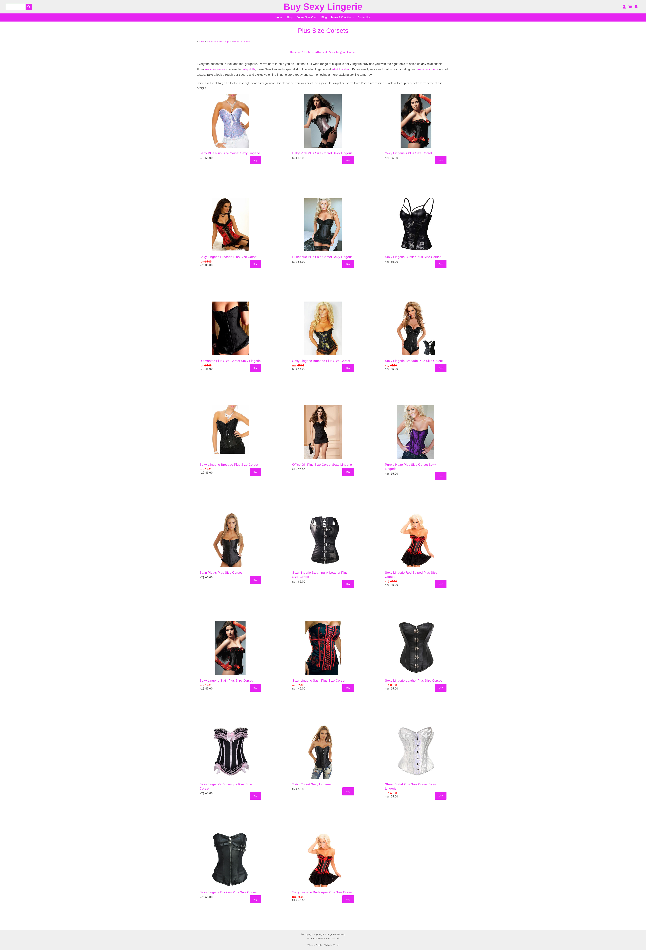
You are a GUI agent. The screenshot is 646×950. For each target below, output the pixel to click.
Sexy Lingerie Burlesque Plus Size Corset (322, 892)
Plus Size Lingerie (222, 41)
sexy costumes (215, 69)
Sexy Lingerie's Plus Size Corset (408, 153)
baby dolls (248, 69)
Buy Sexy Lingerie (323, 7)
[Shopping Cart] (630, 7)
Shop (289, 17)
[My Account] (624, 7)
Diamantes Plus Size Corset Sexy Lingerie (230, 361)
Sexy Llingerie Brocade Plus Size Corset (229, 464)
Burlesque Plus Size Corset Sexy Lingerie (322, 257)
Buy (255, 160)
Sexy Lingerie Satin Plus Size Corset (226, 680)
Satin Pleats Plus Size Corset (221, 572)
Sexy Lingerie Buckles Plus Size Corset (228, 892)
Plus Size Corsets (241, 41)
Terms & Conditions (342, 17)
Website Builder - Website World (323, 945)
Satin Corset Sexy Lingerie (311, 784)
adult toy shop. (341, 69)
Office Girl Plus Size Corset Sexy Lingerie (322, 464)
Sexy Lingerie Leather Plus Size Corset (413, 680)
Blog (324, 17)
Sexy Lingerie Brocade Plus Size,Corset (321, 361)
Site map (340, 934)
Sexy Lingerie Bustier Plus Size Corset (413, 257)
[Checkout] (636, 7)
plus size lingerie (427, 69)
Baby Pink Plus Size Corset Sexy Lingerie (322, 153)
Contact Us (364, 17)
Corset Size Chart (307, 17)
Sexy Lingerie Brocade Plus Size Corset (228, 257)
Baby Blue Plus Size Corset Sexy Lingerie (230, 153)
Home (278, 17)
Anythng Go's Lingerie (324, 934)
